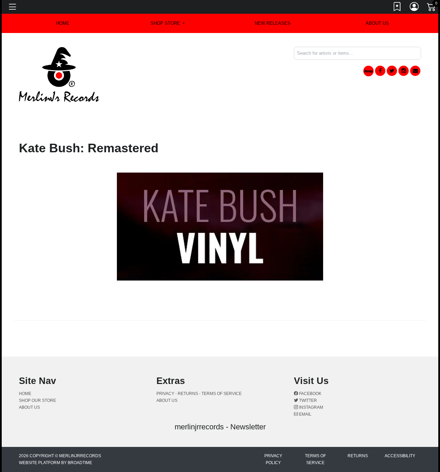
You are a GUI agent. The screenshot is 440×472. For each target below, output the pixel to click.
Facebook (309, 393)
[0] (431, 8)
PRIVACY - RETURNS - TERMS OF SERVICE (199, 393)
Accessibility (400, 455)
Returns (358, 455)
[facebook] (380, 71)
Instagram (310, 407)
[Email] (415, 71)
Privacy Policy (273, 459)
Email (304, 414)
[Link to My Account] (414, 8)
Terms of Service (315, 459)
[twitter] (392, 71)
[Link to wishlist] (397, 8)
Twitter (307, 400)
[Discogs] (368, 71)
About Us (377, 23)
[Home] (59, 74)
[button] (167, 23)
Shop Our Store (37, 400)
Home (25, 393)
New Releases (272, 23)
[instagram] (403, 71)
